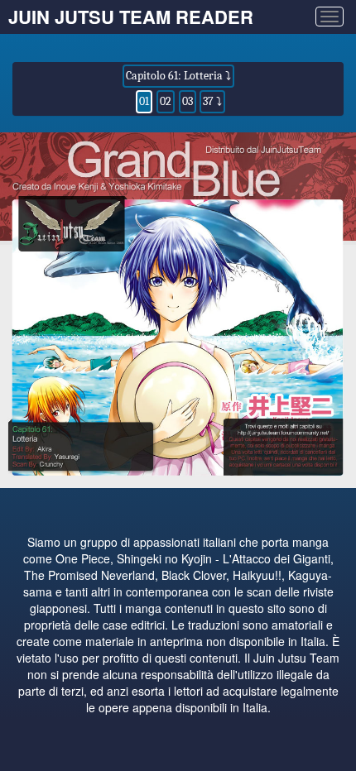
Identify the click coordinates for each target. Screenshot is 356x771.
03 (187, 101)
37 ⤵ (212, 101)
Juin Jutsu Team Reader (130, 16)
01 (144, 101)
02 (165, 101)
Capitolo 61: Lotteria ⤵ (178, 76)
